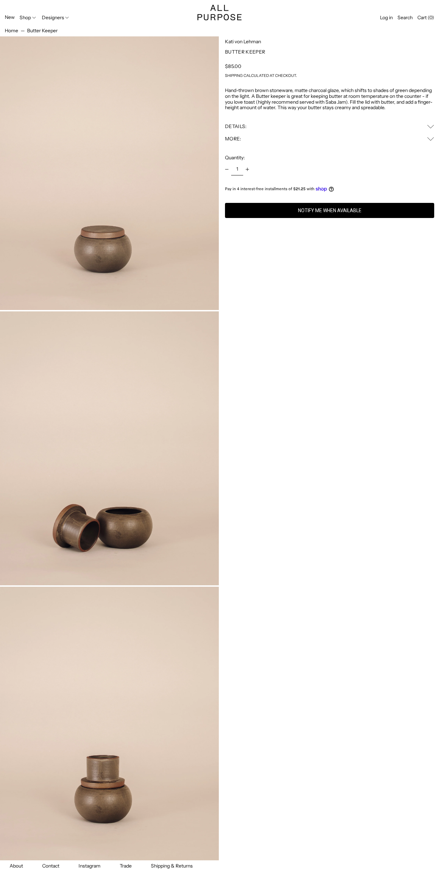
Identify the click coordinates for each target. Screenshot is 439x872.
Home (11, 30)
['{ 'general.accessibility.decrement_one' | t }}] (227, 169)
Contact (50, 866)
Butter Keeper (42, 30)
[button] (405, 17)
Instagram (89, 866)
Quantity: (235, 157)
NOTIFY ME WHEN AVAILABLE (329, 210)
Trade (126, 866)
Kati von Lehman (243, 41)
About (16, 866)
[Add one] (247, 169)
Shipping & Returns (172, 866)
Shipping (234, 75)
